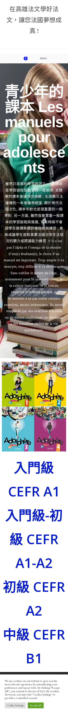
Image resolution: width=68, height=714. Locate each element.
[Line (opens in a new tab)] (58, 40)
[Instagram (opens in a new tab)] (30, 40)
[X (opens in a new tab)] (11, 40)
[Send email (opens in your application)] (50, 40)
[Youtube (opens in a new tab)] (40, 40)
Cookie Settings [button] (15, 705)
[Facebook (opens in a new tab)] (20, 40)
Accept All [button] (35, 705)
